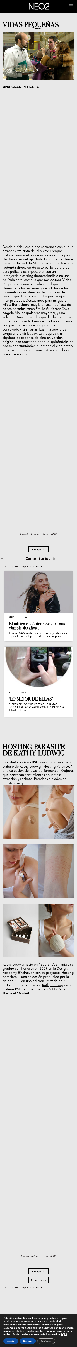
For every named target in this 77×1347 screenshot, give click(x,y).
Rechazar (27, 1341)
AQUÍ (64, 1334)
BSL (35, 762)
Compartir (38, 549)
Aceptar (11, 1341)
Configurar (46, 1341)
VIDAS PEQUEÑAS (31, 24)
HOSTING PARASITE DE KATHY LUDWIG (34, 749)
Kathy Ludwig (13, 964)
